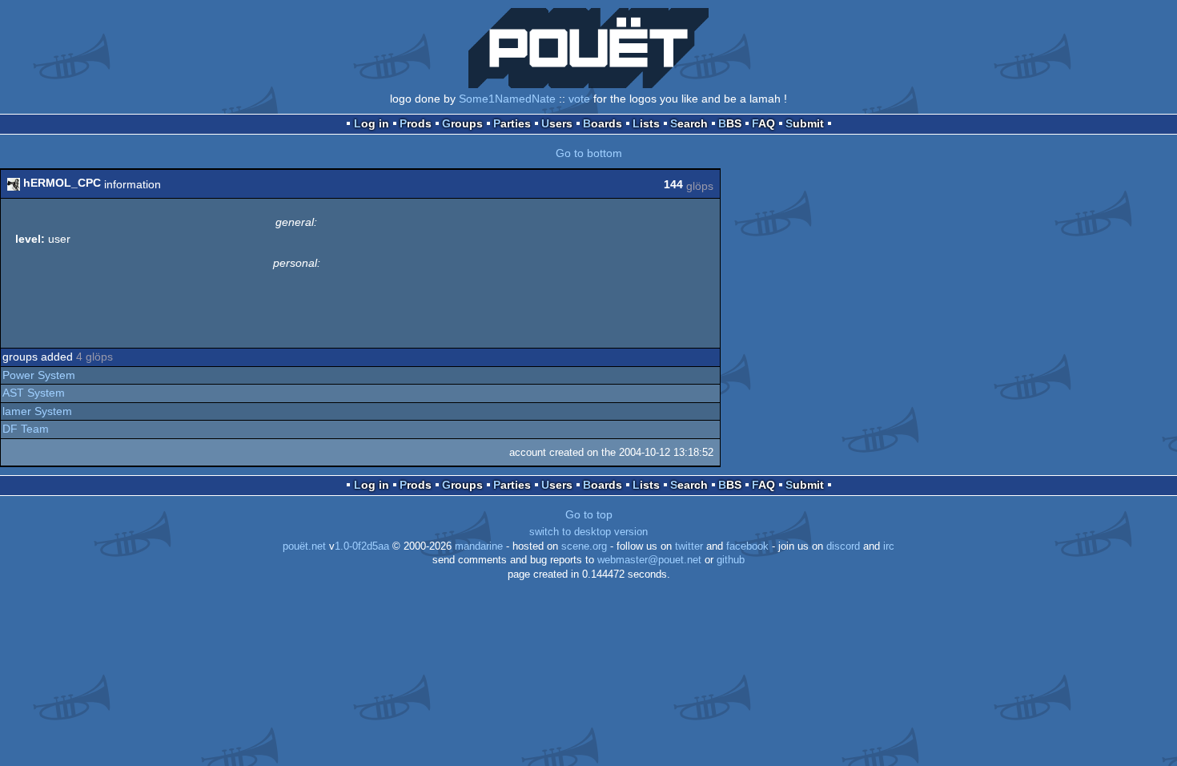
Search (689, 123)
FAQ (763, 123)
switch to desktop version (588, 532)
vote (579, 98)
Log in (371, 123)
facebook (747, 546)
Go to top (589, 514)
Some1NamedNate (507, 98)
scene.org (584, 546)
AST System (33, 392)
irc (888, 546)
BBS (729, 123)
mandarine (479, 546)
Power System (38, 375)
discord (843, 546)
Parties (512, 123)
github (731, 560)
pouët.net (304, 546)
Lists (646, 123)
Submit (804, 123)
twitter (689, 546)
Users (556, 123)
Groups (462, 123)
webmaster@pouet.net (649, 560)
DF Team (25, 428)
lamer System (37, 411)
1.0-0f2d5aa (362, 546)
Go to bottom (589, 153)
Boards (602, 123)
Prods (416, 123)
